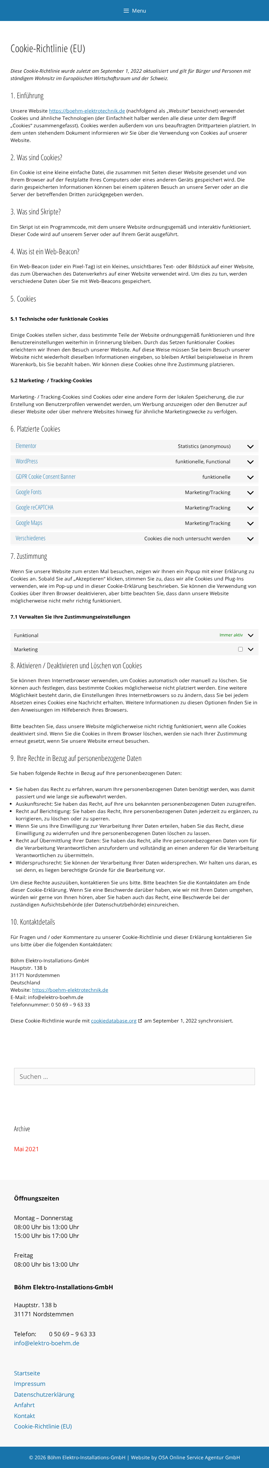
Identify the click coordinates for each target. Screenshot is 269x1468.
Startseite (27, 1373)
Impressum (30, 1384)
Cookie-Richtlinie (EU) (43, 1426)
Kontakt (24, 1416)
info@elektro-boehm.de (47, 1343)
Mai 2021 (26, 1149)
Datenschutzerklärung (44, 1394)
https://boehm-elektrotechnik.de (87, 110)
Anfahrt (24, 1405)
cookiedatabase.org (114, 1020)
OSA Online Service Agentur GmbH (199, 1457)
